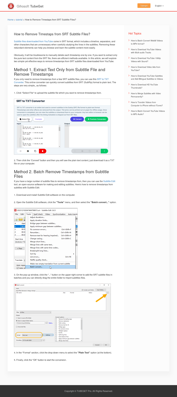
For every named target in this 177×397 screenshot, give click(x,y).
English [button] (158, 5)
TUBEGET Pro (84, 391)
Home (11, 19)
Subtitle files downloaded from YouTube (33, 41)
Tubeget (144, 5)
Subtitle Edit (109, 181)
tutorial (19, 19)
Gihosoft (30, 6)
